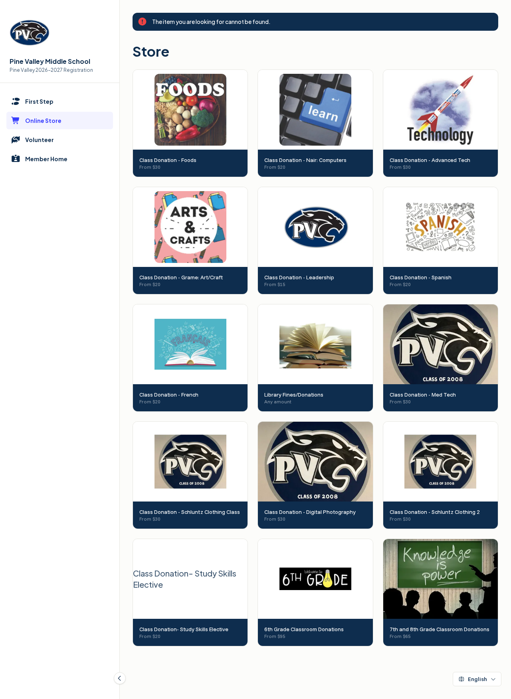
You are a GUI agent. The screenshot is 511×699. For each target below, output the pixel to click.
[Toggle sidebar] (120, 678)
